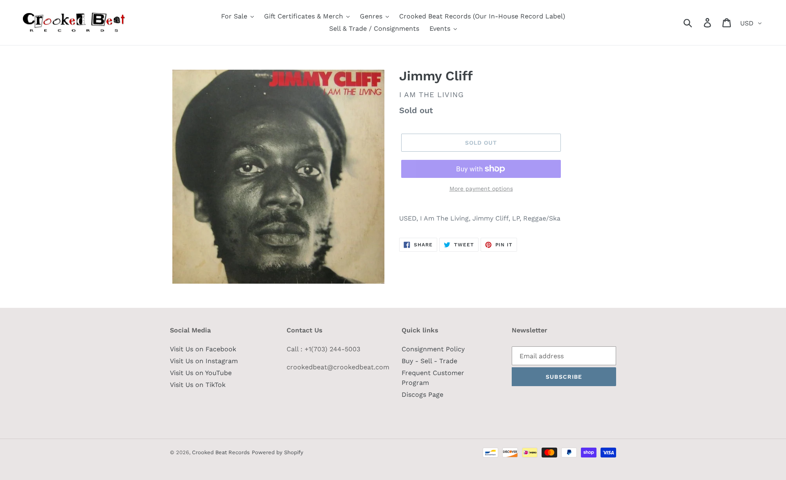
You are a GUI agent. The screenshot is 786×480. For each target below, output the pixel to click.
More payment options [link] (481, 188)
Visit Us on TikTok (198, 385)
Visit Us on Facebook (203, 349)
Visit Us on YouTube (201, 373)
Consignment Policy (433, 349)
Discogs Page (422, 394)
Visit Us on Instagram (204, 361)
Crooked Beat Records (221, 452)
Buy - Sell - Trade (429, 361)
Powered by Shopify (277, 452)
